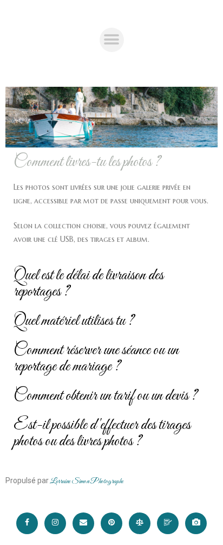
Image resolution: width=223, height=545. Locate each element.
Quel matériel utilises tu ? (74, 321)
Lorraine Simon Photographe (86, 481)
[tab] (111, 162)
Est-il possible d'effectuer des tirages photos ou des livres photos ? (102, 433)
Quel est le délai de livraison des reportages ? (88, 283)
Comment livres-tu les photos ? (87, 162)
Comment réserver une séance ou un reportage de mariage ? (96, 358)
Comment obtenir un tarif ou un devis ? (105, 396)
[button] (112, 40)
